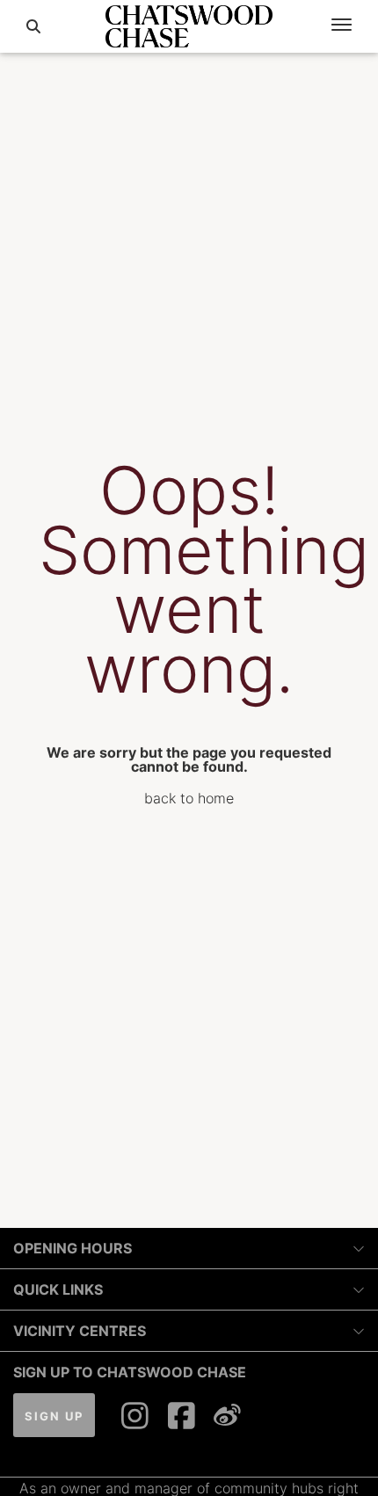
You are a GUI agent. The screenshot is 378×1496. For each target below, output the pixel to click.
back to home (189, 798)
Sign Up (54, 1416)
